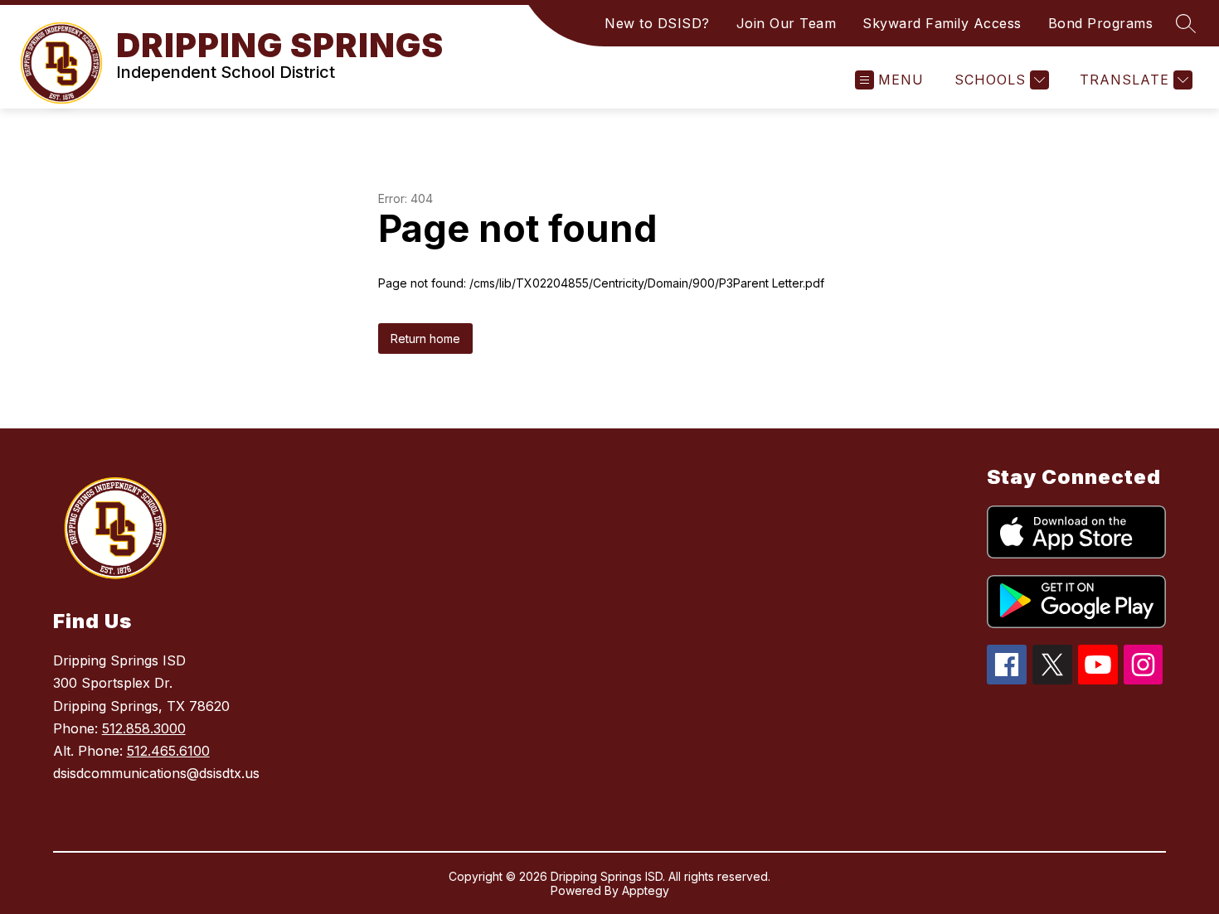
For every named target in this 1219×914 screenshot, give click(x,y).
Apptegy (645, 890)
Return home (425, 338)
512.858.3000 (144, 728)
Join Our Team (786, 23)
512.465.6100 (168, 750)
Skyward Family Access (942, 23)
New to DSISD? (657, 23)
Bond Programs (1100, 23)
